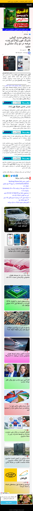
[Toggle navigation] (3, 5)
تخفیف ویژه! (9, 503)
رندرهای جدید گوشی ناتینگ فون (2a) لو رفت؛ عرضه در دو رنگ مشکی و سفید (17, 42)
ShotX (29, 5)
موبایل (29, 32)
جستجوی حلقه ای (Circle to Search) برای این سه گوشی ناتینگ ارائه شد (16, 194)
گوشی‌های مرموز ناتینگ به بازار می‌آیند (18, 202)
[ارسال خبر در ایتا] (9, 176)
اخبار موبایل (18, 86)
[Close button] (32, 493)
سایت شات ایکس (9, 86)
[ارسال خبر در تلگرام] (4, 176)
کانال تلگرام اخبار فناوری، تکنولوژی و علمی (16, 30)
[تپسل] (5, 8)
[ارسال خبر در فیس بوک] (14, 176)
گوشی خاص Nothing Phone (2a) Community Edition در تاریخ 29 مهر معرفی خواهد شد (16, 183)
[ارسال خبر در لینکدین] (16, 176)
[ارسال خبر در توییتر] (11, 176)
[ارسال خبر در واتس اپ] (6, 176)
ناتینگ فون (25, 32)
